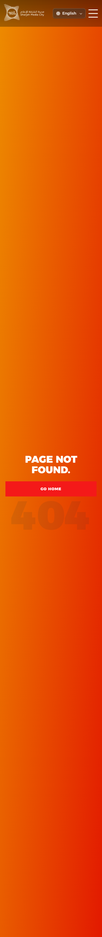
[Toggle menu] (93, 13)
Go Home (51, 488)
